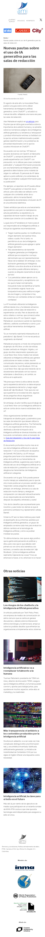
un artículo (30, 122)
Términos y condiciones (9, 846)
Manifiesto (30, 20)
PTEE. (4, 849)
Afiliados (21, 20)
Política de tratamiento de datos (28, 846)
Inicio (5, 38)
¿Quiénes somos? (11, 20)
